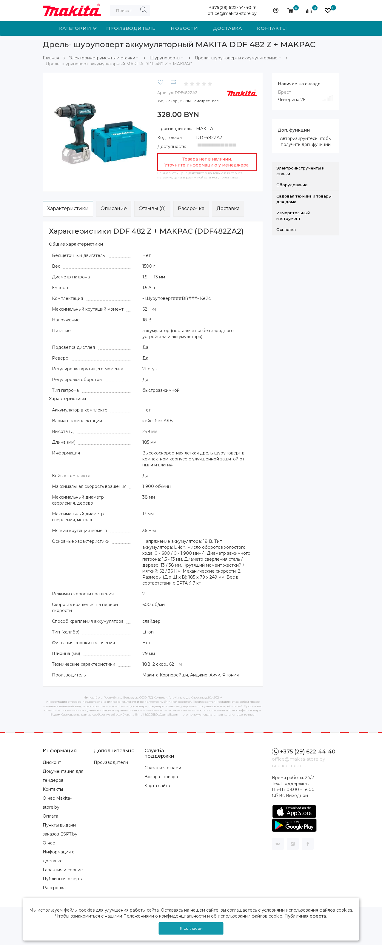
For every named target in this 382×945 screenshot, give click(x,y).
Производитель (131, 28)
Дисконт (52, 762)
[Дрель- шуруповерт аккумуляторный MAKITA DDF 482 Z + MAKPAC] (98, 128)
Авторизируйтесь (298, 138)
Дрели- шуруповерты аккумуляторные (236, 58)
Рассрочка (191, 208)
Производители (111, 762)
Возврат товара (161, 776)
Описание (114, 208)
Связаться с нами (162, 767)
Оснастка (286, 229)
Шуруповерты (165, 58)
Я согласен (191, 928)
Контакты (272, 28)
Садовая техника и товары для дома (304, 199)
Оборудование (292, 184)
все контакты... (289, 765)
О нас (49, 843)
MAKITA (204, 128)
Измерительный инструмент (293, 215)
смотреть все (206, 100)
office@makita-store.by (232, 13)
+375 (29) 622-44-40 (307, 751)
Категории (75, 28)
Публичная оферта (63, 878)
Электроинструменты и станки (102, 58)
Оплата (50, 816)
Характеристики (68, 208)
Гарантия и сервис (63, 869)
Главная (51, 58)
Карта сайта (157, 785)
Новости (184, 28)
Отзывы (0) (152, 208)
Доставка (227, 28)
